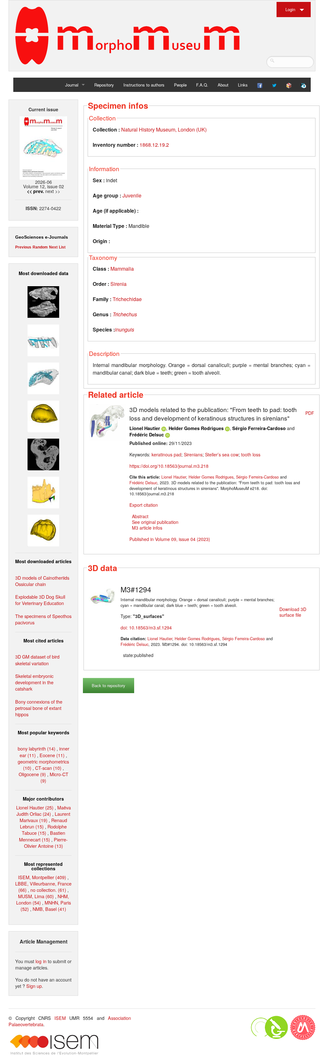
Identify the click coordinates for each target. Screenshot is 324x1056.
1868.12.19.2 (154, 144)
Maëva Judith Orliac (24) (43, 810)
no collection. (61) (48, 889)
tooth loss (250, 454)
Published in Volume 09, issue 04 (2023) (169, 539)
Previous (23, 247)
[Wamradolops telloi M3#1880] (43, 301)
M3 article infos (147, 528)
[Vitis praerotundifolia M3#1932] (43, 415)
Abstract (140, 516)
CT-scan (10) (48, 767)
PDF (309, 413)
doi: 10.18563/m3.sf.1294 (146, 627)
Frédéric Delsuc (146, 434)
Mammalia (122, 268)
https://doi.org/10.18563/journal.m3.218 (169, 466)
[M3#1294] (103, 596)
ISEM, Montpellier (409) (42, 877)
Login (290, 9)
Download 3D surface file (292, 612)
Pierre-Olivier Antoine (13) (46, 842)
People (180, 85)
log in (40, 961)
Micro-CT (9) (54, 777)
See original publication (155, 522)
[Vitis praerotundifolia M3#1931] (43, 453)
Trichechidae (127, 299)
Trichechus (125, 314)
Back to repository (108, 685)
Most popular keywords (43, 732)
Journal (71, 85)
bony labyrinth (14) (36, 748)
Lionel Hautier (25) (34, 807)
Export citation (143, 505)
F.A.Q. (202, 85)
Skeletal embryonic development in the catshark (34, 682)
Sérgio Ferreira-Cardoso (259, 428)
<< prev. (35, 191)
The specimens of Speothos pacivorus (43, 619)
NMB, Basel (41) (49, 908)
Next (53, 247)
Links (243, 85)
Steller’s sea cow (222, 454)
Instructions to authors (144, 85)
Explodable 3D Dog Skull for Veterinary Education (40, 599)
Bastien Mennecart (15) (42, 835)
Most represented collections (43, 866)
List (62, 247)
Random (40, 247)
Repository (104, 85)
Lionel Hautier (144, 428)
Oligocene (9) (32, 774)
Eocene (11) (52, 755)
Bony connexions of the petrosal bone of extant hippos (38, 708)
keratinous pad (166, 454)
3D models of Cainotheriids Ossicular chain (42, 580)
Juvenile (131, 195)
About (223, 85)
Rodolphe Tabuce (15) (44, 829)
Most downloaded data (43, 273)
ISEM (60, 1017)
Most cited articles (43, 640)
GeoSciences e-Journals (41, 237)
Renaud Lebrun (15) (43, 823)
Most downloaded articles (43, 561)
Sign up (34, 985)
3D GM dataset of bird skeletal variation (37, 659)
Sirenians (193, 454)
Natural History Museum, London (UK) (164, 129)
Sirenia (118, 283)
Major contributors (43, 798)
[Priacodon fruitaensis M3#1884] (43, 491)
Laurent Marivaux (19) (45, 816)
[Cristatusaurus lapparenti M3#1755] (43, 377)
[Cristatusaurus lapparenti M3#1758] (43, 339)
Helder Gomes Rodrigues (196, 428)
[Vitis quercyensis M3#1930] (43, 529)
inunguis (124, 329)
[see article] (107, 422)
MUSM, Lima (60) (36, 896)
